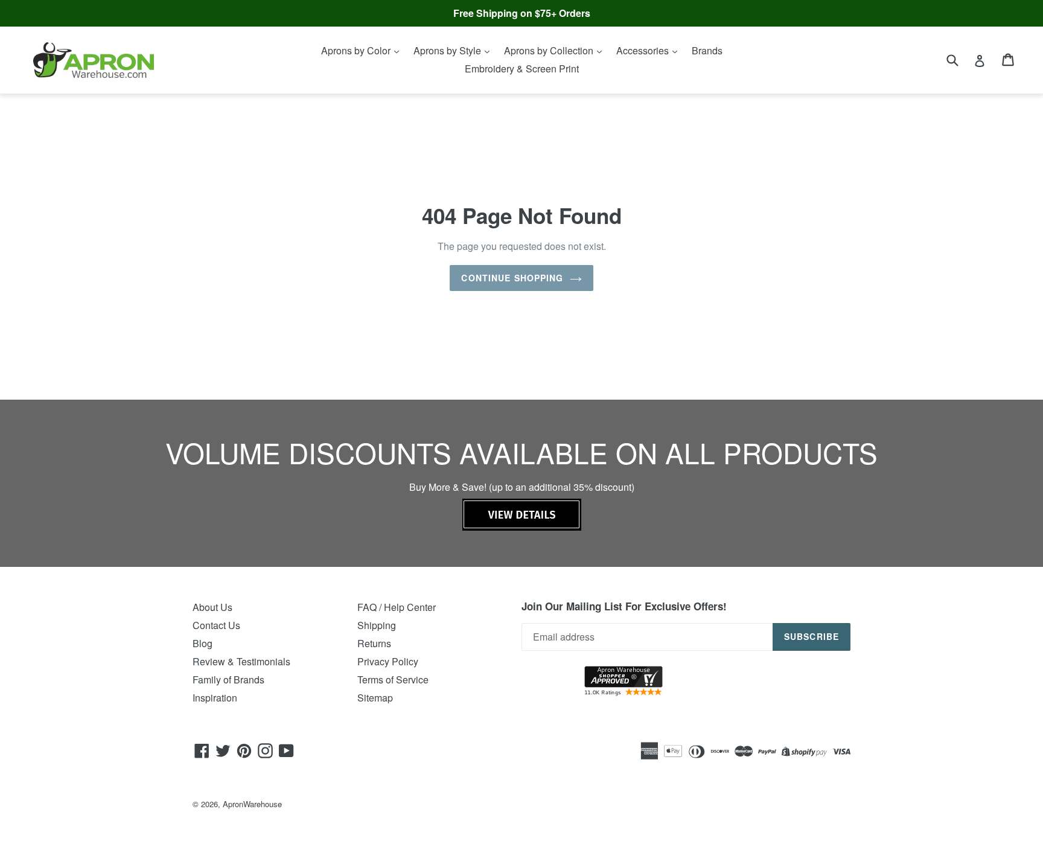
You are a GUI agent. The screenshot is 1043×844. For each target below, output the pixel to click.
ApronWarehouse (252, 804)
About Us (212, 607)
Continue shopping (512, 278)
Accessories (643, 50)
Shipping (376, 625)
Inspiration (215, 698)
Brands (707, 50)
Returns (374, 643)
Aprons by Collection (550, 50)
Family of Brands (228, 679)
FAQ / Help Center (396, 607)
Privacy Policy (387, 661)
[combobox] (960, 59)
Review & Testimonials (241, 661)
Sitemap (375, 698)
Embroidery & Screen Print (522, 68)
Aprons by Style (448, 50)
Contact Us (216, 625)
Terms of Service (393, 679)
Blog (202, 643)
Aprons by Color (357, 50)
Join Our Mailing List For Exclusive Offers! (624, 606)
